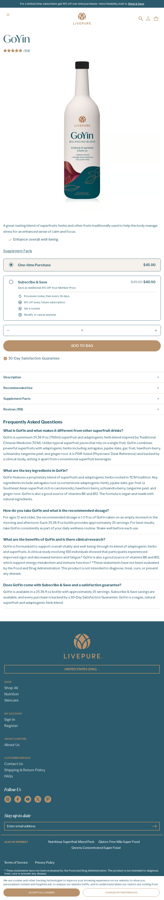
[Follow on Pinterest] (47, 799)
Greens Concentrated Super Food (96, 848)
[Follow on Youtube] (27, 799)
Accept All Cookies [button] (42, 892)
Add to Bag (82, 345)
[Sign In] (148, 18)
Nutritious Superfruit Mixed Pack (71, 842)
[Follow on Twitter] (37, 799)
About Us (12, 745)
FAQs (8, 776)
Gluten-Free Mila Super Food (119, 842)
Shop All (11, 688)
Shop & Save (136, 4)
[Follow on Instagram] (7, 799)
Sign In (9, 719)
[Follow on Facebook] (17, 799)
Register (11, 726)
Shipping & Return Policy (24, 770)
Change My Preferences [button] (121, 892)
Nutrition (11, 694)
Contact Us (13, 764)
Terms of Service (16, 862)
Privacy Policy (45, 862)
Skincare (11, 700)
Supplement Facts (17, 250)
